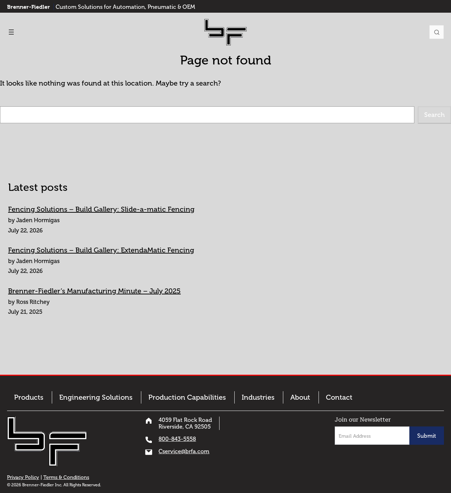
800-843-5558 (177, 439)
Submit (426, 435)
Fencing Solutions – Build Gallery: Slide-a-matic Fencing (101, 209)
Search (436, 32)
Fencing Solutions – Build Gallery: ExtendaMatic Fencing (101, 250)
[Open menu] (11, 32)
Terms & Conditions (66, 477)
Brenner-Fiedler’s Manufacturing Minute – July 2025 (94, 291)
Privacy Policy (23, 477)
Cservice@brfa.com (184, 451)
